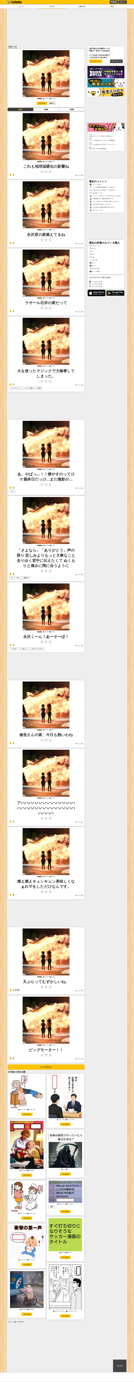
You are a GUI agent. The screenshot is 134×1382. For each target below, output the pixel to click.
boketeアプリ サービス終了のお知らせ (101, 135)
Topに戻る (120, 1366)
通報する (52, 103)
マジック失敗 (28, 388)
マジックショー (16, 388)
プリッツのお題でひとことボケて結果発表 (102, 139)
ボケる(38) (27, 1314)
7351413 (21, 1322)
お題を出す (82, 6)
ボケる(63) (65, 1124)
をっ (93, 251)
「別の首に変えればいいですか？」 (102, 204)
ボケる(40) (65, 1257)
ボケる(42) (27, 1264)
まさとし (94, 248)
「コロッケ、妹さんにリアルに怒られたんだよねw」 (107, 196)
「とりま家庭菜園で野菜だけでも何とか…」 (104, 187)
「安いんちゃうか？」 (98, 210)
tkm (93, 254)
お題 (15, 1322)
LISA (17, 578)
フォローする (96, 284)
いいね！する (96, 282)
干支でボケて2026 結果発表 (97, 148)
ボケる (52, 6)
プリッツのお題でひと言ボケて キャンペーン (102, 143)
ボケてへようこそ (116, 61)
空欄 (51, 1207)
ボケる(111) (26, 1114)
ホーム (21, 6)
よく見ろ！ (14, 649)
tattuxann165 (96, 268)
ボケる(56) (27, 1175)
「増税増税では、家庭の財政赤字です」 (103, 198)
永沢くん (24, 649)
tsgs (93, 257)
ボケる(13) (42, 103)
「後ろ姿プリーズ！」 (98, 193)
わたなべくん (95, 246)
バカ (12, 491)
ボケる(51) (27, 1218)
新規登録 (114, 2)
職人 (112, 6)
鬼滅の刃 (26, 578)
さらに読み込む (46, 1067)
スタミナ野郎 (95, 271)
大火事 (39, 388)
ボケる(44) (65, 1211)
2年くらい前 (79, 175)
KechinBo (95, 260)
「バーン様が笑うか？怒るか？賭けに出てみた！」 (106, 201)
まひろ (94, 263)
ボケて (10, 1322)
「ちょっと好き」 (97, 184)
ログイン (123, 2)
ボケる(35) (65, 1316)
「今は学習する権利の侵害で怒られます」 (104, 207)
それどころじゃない (37, 649)
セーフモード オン (95, 61)
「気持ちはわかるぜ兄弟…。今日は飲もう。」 (105, 190)
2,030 (16, 990)
